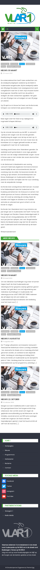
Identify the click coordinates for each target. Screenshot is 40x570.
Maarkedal (14, 64)
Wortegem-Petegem (13, 66)
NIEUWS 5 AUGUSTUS (10, 338)
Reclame (8, 463)
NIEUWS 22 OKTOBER (10, 399)
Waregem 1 (9, 511)
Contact (8, 468)
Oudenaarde (30, 64)
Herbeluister (9, 459)
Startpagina (9, 446)
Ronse (3, 66)
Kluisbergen (5, 64)
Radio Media (9, 515)
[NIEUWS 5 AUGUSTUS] (20, 317)
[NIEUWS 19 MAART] (20, 254)
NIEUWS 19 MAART (9, 275)
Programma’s (10, 455)
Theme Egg (30, 567)
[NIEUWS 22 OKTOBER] (20, 378)
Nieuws (22, 64)
